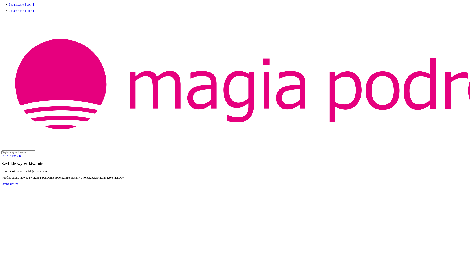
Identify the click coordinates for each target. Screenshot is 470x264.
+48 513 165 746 (11, 155)
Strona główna (9, 183)
